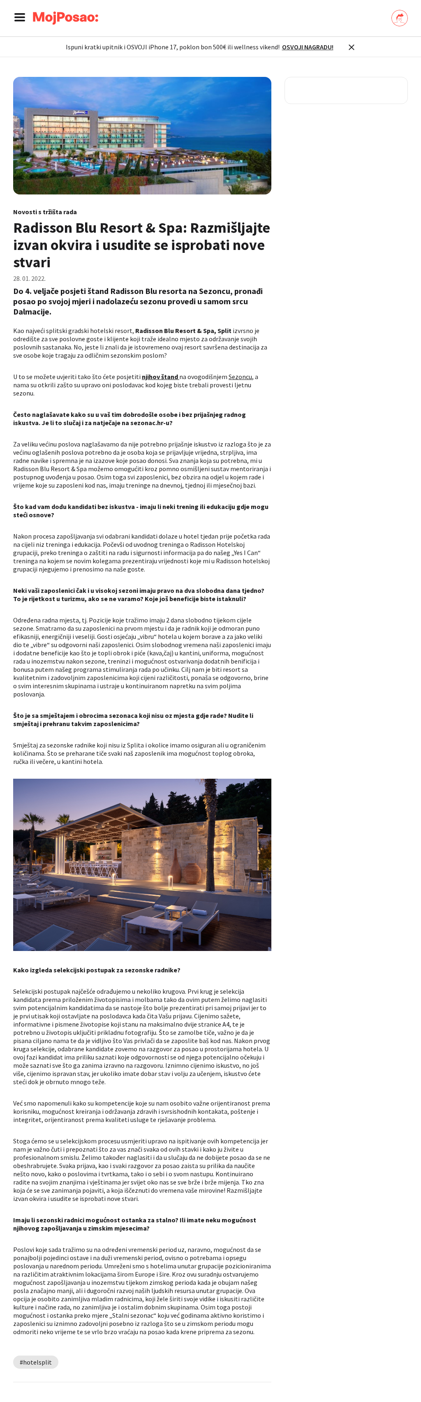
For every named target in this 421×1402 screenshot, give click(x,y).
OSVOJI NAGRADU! (307, 47)
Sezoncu (240, 376)
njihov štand (160, 376)
